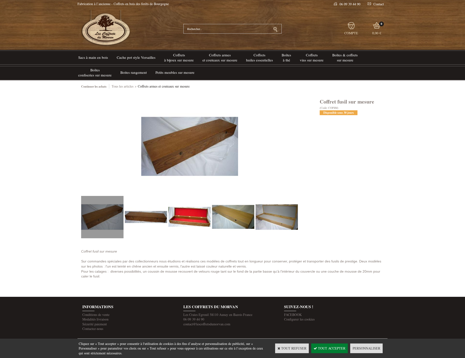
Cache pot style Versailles (136, 57)
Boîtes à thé (286, 57)
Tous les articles (122, 86)
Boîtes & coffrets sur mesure (345, 57)
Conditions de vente (95, 314)
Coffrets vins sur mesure (312, 57)
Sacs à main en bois (93, 57)
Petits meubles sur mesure (174, 72)
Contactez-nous (92, 328)
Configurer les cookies (299, 319)
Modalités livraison (95, 319)
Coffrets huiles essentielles (259, 57)
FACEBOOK (293, 314)
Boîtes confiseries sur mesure (95, 72)
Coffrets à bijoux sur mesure (179, 57)
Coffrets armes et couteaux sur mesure (164, 86)
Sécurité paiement (94, 324)
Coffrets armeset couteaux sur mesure (219, 57)
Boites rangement (133, 72)
